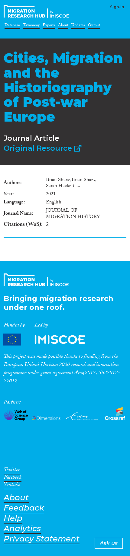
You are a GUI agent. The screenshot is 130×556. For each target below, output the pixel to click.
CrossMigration (37, 11)
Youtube (12, 485)
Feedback (24, 508)
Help (13, 518)
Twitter (12, 470)
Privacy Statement (42, 539)
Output (94, 26)
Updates (78, 26)
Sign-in (117, 7)
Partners (49, 339)
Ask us (109, 543)
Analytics (22, 528)
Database (12, 26)
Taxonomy (31, 26)
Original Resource (39, 148)
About (63, 26)
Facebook (12, 478)
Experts (49, 26)
